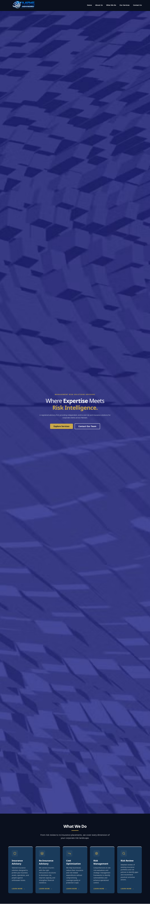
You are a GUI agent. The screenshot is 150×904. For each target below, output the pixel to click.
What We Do (111, 5)
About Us (99, 5)
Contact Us (137, 5)
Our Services (124, 5)
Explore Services (61, 426)
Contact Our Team (87, 426)
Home (89, 5)
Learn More (18, 889)
